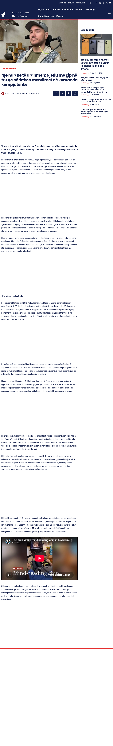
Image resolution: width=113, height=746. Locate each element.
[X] (106, 3)
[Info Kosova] (3, 93)
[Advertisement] (39, 122)
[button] (90, 3)
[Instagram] (100, 3)
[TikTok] (103, 3)
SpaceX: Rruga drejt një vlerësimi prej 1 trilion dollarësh (95, 100)
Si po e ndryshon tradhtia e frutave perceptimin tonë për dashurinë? (94, 111)
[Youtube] (110, 3)
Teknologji (8, 68)
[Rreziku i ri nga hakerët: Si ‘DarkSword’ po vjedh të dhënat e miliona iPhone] (96, 45)
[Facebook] (96, 3)
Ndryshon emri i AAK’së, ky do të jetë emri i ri (95, 79)
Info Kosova (21, 93)
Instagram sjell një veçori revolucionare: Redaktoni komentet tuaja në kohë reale (94, 89)
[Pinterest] (68, 93)
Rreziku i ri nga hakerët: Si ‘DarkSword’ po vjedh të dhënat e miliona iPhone (94, 64)
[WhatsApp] (75, 93)
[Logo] (5, 14)
